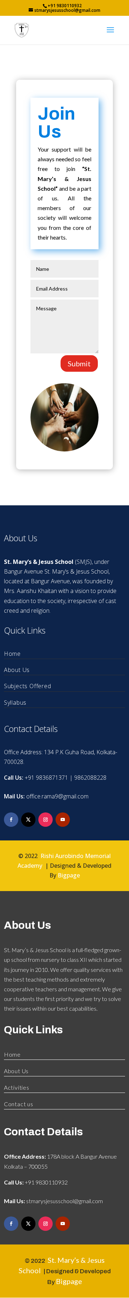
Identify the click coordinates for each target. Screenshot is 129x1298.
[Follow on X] (28, 819)
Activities (16, 1087)
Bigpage (69, 875)
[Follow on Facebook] (11, 819)
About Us (17, 670)
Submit (79, 363)
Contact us (18, 1103)
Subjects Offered (27, 686)
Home (12, 654)
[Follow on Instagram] (45, 819)
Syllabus (15, 702)
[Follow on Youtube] (63, 819)
